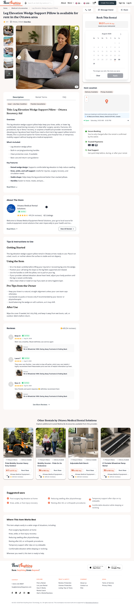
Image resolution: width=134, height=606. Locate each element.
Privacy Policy (107, 585)
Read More (11, 187)
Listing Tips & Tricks (66, 588)
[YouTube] (28, 592)
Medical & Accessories (20, 8)
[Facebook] (13, 592)
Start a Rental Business (45, 593)
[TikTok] (20, 592)
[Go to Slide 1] (8, 31)
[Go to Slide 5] (8, 74)
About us (83, 583)
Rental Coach (41, 590)
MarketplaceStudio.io (92, 602)
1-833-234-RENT (18, 584)
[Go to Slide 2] (8, 41)
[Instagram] (24, 592)
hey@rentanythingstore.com (21, 587)
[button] (47, 57)
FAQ (81, 588)
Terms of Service (108, 583)
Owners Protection (65, 585)
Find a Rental (41, 583)
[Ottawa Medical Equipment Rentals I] (11, 208)
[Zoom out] (86, 100)
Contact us (84, 585)
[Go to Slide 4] (8, 63)
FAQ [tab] (64, 97)
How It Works (41, 588)
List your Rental (42, 585)
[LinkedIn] (16, 592)
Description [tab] (18, 97)
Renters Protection (65, 583)
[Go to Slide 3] (8, 52)
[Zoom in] (86, 97)
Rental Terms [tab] (41, 97)
